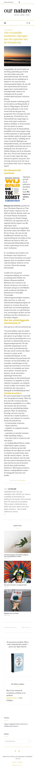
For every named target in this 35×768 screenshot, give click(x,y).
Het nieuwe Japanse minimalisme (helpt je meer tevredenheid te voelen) (16, 555)
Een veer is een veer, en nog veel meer (15, 585)
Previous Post (11, 627)
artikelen (9, 30)
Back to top (17, 765)
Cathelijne (21, 480)
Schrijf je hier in (12, 698)
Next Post (26, 627)
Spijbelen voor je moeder (11, 613)
